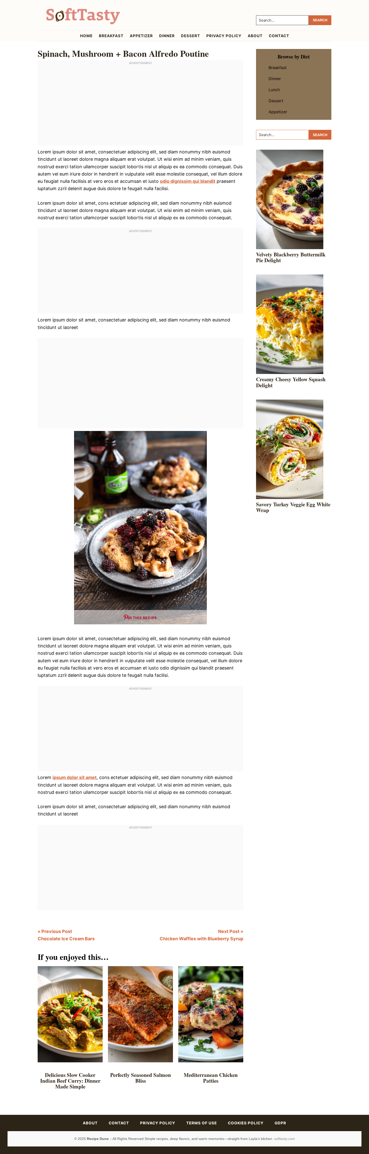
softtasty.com (284, 1139)
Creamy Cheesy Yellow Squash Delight (291, 382)
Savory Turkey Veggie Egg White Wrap (293, 507)
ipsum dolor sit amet (74, 777)
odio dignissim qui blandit (187, 181)
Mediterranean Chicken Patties (211, 1077)
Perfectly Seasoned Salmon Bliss (140, 1077)
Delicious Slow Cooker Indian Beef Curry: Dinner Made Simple (70, 1080)
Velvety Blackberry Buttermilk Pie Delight (291, 257)
